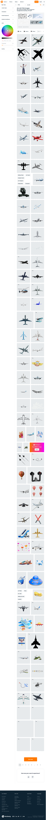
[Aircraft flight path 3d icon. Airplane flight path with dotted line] (23, 685)
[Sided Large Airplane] (37, 248)
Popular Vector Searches (17, 803)
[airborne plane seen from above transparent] (23, 276)
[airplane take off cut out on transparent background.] (23, 519)
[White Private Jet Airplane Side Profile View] (37, 349)
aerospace (27, 183)
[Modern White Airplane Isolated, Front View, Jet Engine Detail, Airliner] (37, 547)
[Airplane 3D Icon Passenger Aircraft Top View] (40, 434)
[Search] (40, 5)
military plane (20, 175)
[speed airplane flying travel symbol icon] (23, 54)
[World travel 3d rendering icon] (21, 580)
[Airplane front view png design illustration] (37, 276)
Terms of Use (30, 816)
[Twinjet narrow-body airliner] (37, 110)
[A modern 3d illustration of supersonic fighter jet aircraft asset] (19, 447)
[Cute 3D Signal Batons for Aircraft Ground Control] (37, 519)
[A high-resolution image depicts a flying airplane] (37, 419)
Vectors (5, 1)
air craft (19, 593)
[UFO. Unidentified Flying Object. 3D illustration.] (39, 624)
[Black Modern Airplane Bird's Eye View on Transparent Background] (37, 82)
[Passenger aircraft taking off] (37, 124)
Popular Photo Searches (17, 805)
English (38, 796)
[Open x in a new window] (22, 816)
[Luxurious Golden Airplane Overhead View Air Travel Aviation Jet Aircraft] (37, 533)
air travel (28, 175)
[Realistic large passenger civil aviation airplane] (23, 405)
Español (38, 798)
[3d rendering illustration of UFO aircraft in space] (35, 580)
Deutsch (38, 801)
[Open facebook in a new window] (13, 816)
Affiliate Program (18, 800)
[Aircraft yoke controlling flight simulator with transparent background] (35, 475)
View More (36, 22)
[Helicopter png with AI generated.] (23, 290)
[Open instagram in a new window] (14, 816)
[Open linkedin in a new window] (16, 816)
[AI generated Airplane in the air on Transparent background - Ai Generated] (23, 349)
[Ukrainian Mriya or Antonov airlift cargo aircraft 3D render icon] (23, 671)
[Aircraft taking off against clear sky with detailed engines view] (37, 220)
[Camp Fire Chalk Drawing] (37, 405)
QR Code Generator (5, 811)
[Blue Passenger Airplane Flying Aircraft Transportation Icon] (39, 562)
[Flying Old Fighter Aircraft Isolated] (37, 40)
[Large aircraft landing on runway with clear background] (23, 234)
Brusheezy (4, 796)
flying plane (20, 183)
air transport (20, 180)
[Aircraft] (35, 641)
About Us (29, 799)
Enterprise (4, 801)
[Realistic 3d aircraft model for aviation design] (23, 744)
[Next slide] (42, 31)
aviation (19, 599)
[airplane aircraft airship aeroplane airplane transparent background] (23, 657)
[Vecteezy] (2, 2)
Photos (10, 1)
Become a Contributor (29, 803)
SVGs (20, 31)
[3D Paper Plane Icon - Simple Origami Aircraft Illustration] (37, 744)
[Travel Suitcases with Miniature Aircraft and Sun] (21, 434)
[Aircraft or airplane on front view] (37, 96)
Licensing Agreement (17, 797)
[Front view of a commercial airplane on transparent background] (37, 192)
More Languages (40, 804)
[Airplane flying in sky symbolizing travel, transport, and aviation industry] (37, 699)
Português (39, 799)
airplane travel (21, 177)
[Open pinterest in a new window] (18, 816)
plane (25, 590)
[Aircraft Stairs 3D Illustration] (23, 533)
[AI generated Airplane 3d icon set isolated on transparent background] (37, 335)
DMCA (16, 799)
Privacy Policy (35, 816)
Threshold (4, 43)
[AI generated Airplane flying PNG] (37, 377)
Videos (16, 1)
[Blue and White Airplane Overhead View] (23, 335)
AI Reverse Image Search (5, 807)
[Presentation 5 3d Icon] (21, 641)
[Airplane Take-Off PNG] (37, 234)
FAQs (28, 796)
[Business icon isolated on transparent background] (23, 419)
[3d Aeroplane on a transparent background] (25, 728)
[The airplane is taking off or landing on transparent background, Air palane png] (23, 248)
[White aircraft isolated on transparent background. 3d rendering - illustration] (37, 152)
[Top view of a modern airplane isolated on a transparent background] (37, 262)
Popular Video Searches (17, 808)
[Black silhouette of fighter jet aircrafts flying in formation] (23, 459)
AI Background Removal (4, 809)
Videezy (3, 799)
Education (4, 802)
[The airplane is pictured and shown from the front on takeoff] (23, 304)
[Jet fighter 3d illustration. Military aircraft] (37, 657)
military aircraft (21, 596)
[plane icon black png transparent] (37, 459)
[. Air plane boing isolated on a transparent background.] (23, 206)
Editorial (21, 1)
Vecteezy (3, 798)
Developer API (4, 804)
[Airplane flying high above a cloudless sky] (25, 320)
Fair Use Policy (40, 816)
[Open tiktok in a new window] (20, 816)
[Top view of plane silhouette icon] (23, 166)
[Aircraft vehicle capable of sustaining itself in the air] (23, 40)
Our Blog (29, 801)
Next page (30, 759)
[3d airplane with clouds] (23, 152)
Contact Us (29, 798)
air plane (20, 590)
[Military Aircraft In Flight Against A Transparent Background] (23, 96)
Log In (41, 1)
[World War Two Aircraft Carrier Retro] (23, 110)
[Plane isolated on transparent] (37, 304)
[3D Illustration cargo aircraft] (25, 624)
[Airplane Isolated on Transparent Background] (23, 124)
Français (38, 802)
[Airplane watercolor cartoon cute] (37, 363)
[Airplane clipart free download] (23, 699)
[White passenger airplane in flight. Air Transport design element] (23, 377)
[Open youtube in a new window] (23, 816)
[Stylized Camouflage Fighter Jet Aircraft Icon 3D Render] (26, 447)
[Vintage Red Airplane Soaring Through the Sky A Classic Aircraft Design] (37, 138)
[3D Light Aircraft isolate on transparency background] (37, 68)
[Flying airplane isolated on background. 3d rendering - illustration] (23, 262)
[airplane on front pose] (37, 713)
